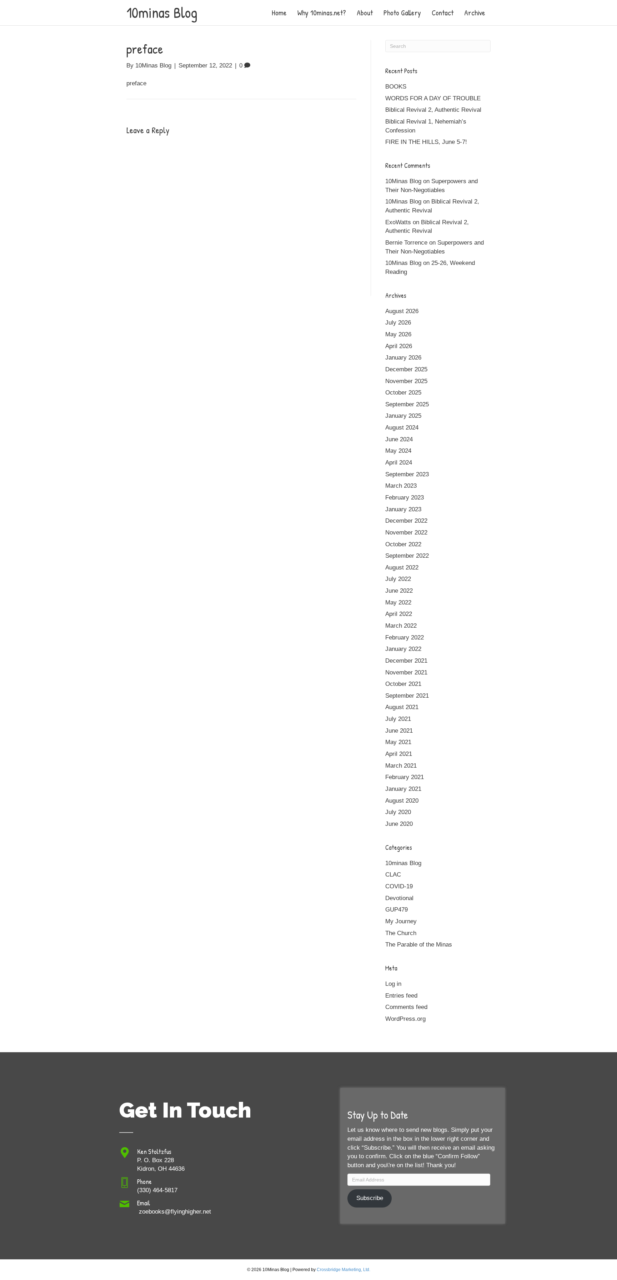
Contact (442, 12)
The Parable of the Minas (418, 944)
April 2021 (398, 754)
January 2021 (403, 788)
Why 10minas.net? (321, 12)
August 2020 (401, 800)
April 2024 (398, 462)
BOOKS (395, 86)
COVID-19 (399, 886)
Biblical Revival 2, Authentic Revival (433, 109)
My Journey (401, 921)
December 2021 (406, 660)
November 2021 (406, 672)
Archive (474, 12)
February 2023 (404, 497)
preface (136, 83)
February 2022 (404, 637)
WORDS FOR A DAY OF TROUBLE (433, 98)
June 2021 (399, 730)
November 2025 (406, 381)
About (365, 12)
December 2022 (406, 520)
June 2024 (399, 439)
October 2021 (403, 684)
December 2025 (406, 369)
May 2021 (398, 742)
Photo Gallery (402, 12)
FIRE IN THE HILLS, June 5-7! (426, 142)
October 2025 (403, 392)
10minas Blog (403, 863)
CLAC (393, 874)
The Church (400, 933)
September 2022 (407, 555)
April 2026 (398, 346)
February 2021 (404, 777)
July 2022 (398, 579)
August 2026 (401, 311)
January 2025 (403, 415)
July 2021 (398, 719)
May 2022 (398, 602)
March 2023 (401, 485)
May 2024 (398, 450)
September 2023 (407, 474)
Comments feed (406, 1007)
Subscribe (369, 1198)
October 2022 (403, 544)
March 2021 (401, 765)
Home (279, 12)
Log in (393, 983)
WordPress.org (405, 1018)
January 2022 (403, 649)
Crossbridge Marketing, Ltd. (343, 1269)
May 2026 (398, 334)
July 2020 (398, 812)
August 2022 (401, 567)
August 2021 (401, 707)
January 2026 (403, 357)
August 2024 (401, 427)
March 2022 (401, 625)
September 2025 (407, 404)
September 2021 (407, 695)
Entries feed (401, 995)
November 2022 (406, 532)
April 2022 (398, 614)
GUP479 (396, 909)
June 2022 (399, 590)
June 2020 (399, 823)
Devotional (399, 898)
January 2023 (403, 509)
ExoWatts (398, 222)
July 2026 (398, 322)
